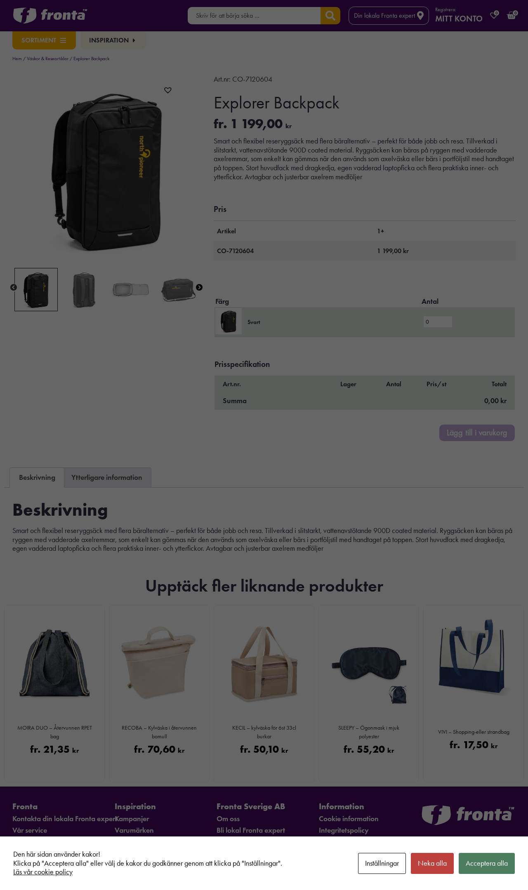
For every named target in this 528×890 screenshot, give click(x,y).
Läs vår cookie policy (43, 871)
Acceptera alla (487, 863)
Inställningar (382, 863)
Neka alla (432, 863)
